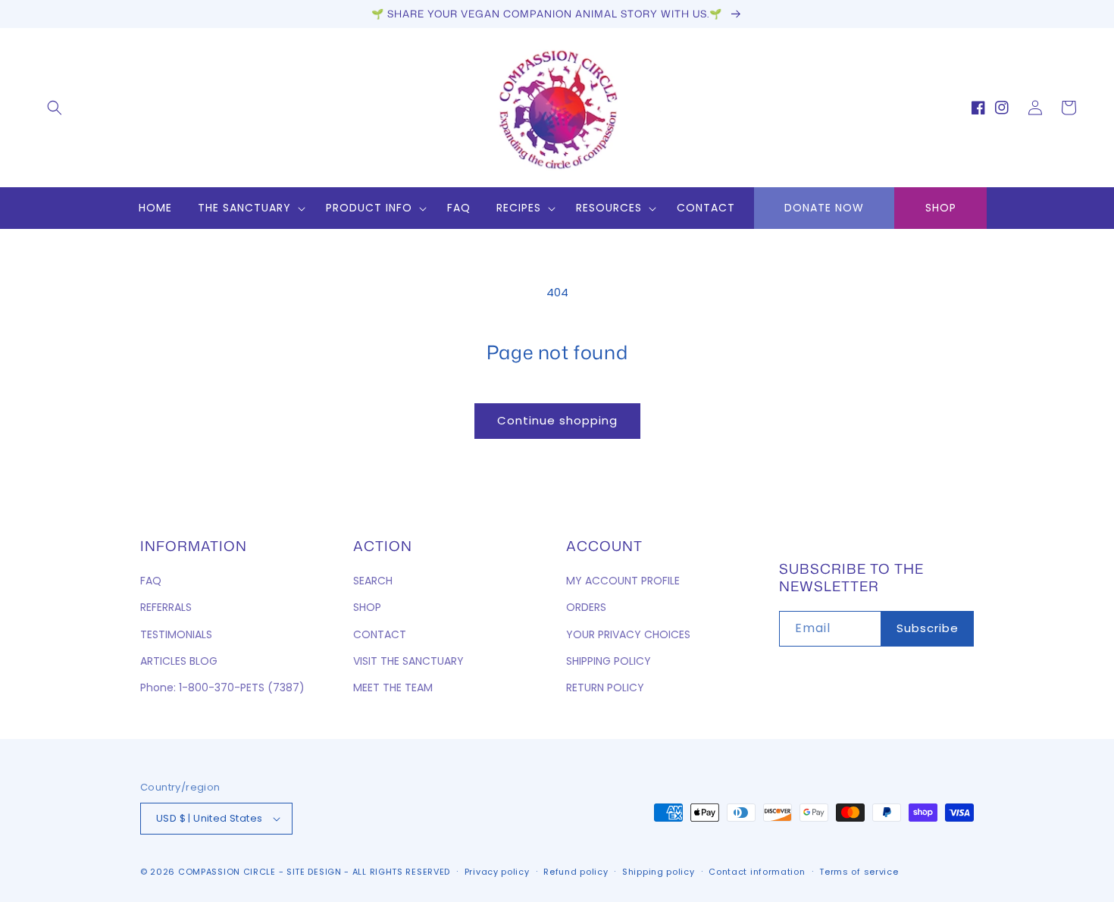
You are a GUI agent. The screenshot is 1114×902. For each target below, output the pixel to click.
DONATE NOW (824, 207)
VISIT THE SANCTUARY (408, 661)
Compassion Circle (227, 872)
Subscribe (928, 628)
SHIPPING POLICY (608, 661)
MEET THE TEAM (393, 687)
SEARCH (373, 580)
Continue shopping (557, 420)
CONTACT (379, 634)
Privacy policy (497, 872)
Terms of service (858, 872)
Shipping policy (658, 872)
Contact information (757, 872)
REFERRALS (166, 607)
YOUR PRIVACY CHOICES (628, 634)
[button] (54, 107)
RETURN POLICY (605, 687)
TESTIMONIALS (176, 634)
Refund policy (575, 872)
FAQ (150, 580)
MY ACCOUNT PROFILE (623, 580)
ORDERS (586, 607)
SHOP (940, 207)
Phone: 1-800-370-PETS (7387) (222, 687)
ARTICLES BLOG (178, 661)
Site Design (314, 872)
